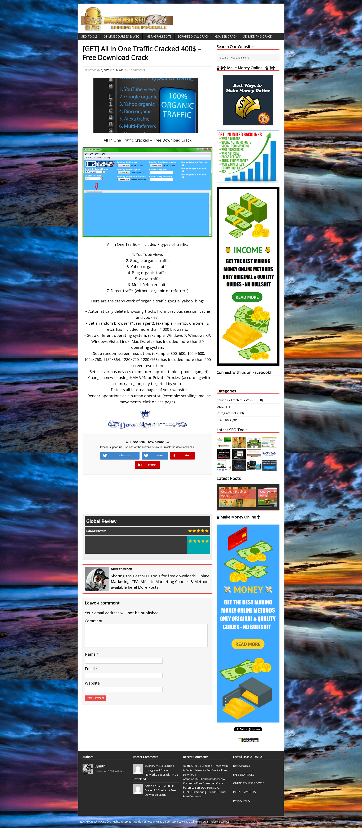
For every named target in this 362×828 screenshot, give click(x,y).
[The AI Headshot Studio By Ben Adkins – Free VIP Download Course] (239, 446)
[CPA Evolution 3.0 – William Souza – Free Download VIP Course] (254, 457)
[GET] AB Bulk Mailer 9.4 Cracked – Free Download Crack (161, 790)
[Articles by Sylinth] (88, 771)
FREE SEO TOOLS (243, 774)
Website (92, 683)
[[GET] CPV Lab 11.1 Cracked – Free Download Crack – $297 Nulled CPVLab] (269, 457)
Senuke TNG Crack (257, 36)
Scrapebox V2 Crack (193, 36)
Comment (94, 620)
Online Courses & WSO (122, 36)
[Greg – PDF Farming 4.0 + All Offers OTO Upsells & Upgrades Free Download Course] (254, 446)
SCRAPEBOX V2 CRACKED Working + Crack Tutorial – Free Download (205, 792)
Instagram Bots (159, 36)
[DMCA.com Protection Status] (248, 740)
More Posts (148, 587)
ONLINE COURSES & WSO (249, 783)
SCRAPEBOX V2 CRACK (243, 821)
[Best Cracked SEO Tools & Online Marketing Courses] (127, 28)
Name (91, 654)
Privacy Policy (241, 801)
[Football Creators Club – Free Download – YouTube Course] (269, 446)
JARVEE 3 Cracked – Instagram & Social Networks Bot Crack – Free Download (205, 770)
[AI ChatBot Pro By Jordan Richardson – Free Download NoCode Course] (239, 469)
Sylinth (105, 70)
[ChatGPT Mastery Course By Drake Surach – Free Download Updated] (239, 457)
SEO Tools (89, 36)
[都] (138, 771)
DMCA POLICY (241, 766)
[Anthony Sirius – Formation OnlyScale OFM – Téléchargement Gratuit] (254, 469)
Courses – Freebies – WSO (235, 400)
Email (90, 668)
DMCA (221, 407)
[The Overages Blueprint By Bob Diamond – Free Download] (224, 469)
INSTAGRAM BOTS (244, 792)
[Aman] (138, 792)
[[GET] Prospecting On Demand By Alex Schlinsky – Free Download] (269, 469)
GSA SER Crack (226, 36)
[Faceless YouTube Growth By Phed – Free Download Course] (224, 457)
